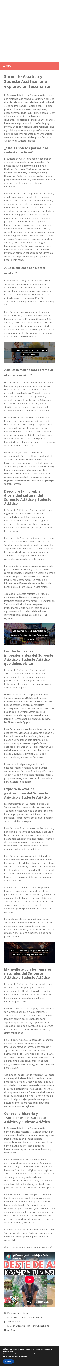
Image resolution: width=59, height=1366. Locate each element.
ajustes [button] (24, 1356)
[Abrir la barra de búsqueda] (55, 66)
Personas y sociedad (18, 1313)
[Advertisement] (29, 30)
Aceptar (8, 1361)
